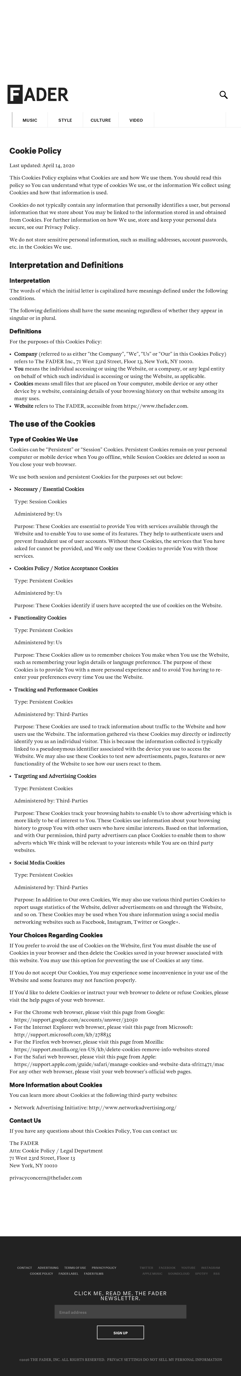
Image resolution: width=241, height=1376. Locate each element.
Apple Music (152, 1273)
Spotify (201, 1273)
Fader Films (94, 1273)
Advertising (48, 1267)
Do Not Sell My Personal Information (182, 1360)
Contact (24, 1267)
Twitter (146, 1267)
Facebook (167, 1267)
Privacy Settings (124, 1360)
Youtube (188, 1267)
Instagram (210, 1267)
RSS (216, 1273)
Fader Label (68, 1273)
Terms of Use (75, 1267)
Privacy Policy (104, 1267)
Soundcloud (178, 1273)
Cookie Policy (41, 1273)
